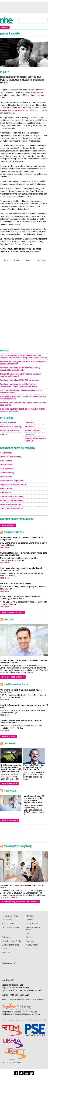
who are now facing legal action (14, 110)
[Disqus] (24, 306)
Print (6, 260)
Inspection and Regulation (11, 481)
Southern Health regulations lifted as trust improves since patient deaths (23, 362)
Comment (41, 260)
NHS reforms (6, 461)
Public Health (6, 477)
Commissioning (7, 473)
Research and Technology (12, 500)
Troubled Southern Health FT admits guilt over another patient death (20, 375)
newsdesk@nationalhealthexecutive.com (27, 999)
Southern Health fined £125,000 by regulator (20, 380)
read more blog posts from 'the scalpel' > (20, 902)
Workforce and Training (10, 457)
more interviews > (10, 820)
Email (16, 260)
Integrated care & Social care (13, 484)
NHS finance (5, 492)
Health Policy (6, 453)
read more (4, 547)
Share (28, 260)
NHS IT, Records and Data (11, 508)
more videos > (8, 525)
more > (30, 672)
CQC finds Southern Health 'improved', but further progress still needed (22, 410)
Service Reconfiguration (11, 504)
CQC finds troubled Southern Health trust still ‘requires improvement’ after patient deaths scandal (23, 356)
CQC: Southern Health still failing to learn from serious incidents (21, 391)
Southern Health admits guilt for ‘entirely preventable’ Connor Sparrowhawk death (18, 385)
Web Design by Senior (11, 1062)
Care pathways (7, 469)
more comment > (9, 784)
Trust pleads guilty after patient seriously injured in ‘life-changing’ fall (23, 397)
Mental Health (6, 488)
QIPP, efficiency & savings (12, 496)
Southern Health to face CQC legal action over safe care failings (23, 404)
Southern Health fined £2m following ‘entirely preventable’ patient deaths (20, 369)
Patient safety (6, 465)
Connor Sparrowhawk (33, 92)
